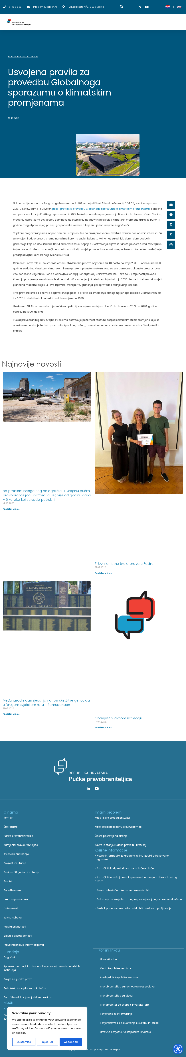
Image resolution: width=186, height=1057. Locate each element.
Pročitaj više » (11, 509)
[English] (179, 6)
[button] (178, 22)
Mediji (8, 1002)
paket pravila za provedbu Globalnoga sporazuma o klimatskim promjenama (101, 209)
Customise (24, 1042)
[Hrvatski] (167, 6)
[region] (47, 1028)
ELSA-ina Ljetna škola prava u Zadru (124, 563)
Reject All (47, 1042)
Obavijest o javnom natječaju (118, 718)
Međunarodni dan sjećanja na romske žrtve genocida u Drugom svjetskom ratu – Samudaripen (46, 702)
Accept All (71, 1042)
